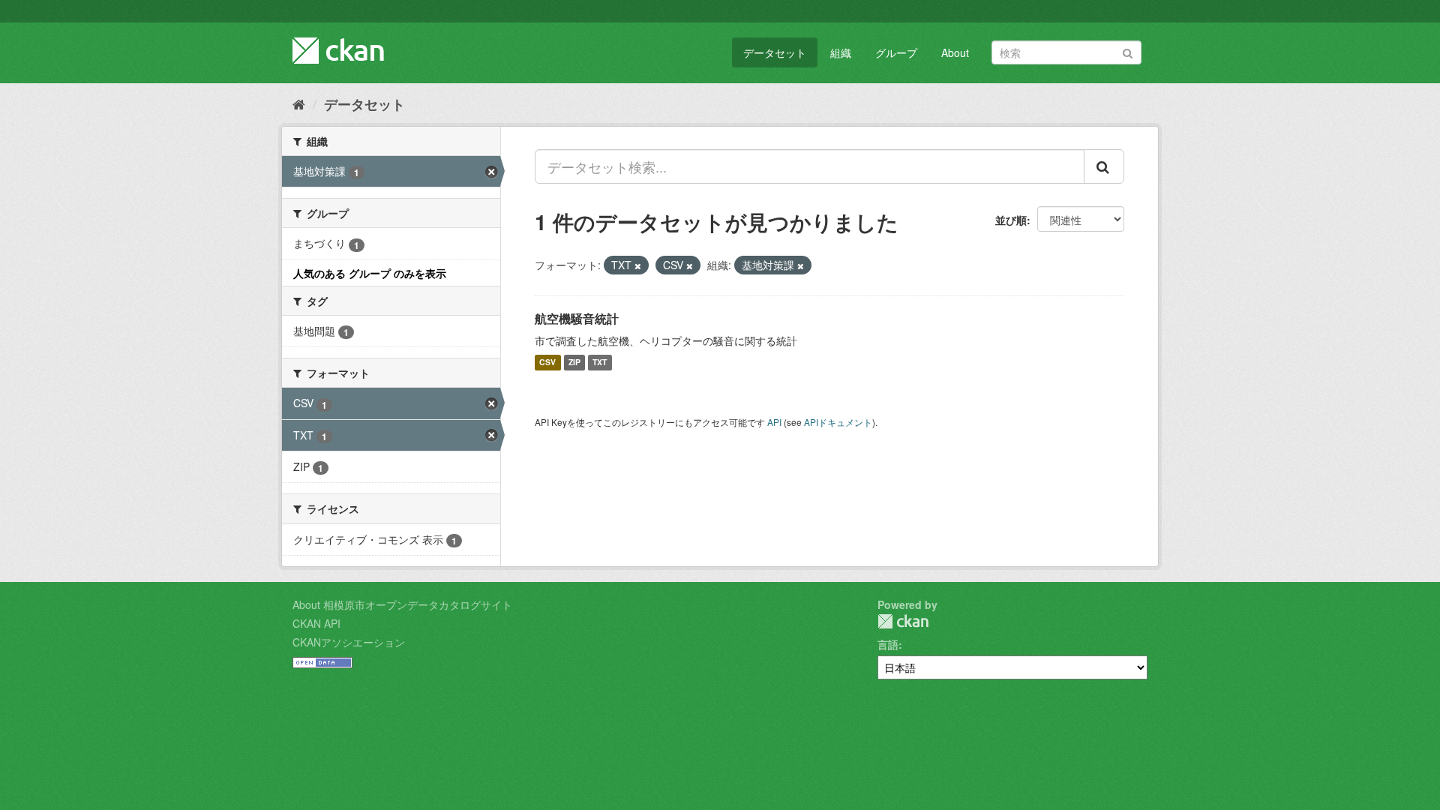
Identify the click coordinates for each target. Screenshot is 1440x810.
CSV (547, 362)
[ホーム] (298, 103)
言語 (888, 644)
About (955, 52)
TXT (599, 362)
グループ (896, 52)
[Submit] (1127, 51)
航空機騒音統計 (577, 318)
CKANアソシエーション (348, 642)
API (774, 422)
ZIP (574, 362)
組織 (840, 52)
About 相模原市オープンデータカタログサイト (402, 604)
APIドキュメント (838, 422)
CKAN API (316, 623)
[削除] (637, 266)
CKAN (903, 621)
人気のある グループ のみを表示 (369, 273)
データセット (774, 52)
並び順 (1011, 219)
